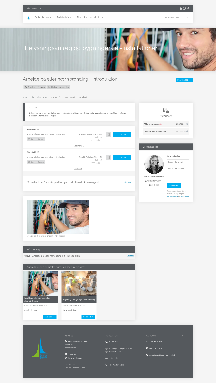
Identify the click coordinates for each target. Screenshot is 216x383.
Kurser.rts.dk (28, 97)
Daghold (41, 139)
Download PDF (183, 80)
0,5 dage (31, 139)
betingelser (185, 196)
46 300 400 (113, 341)
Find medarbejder (116, 365)
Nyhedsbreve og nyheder (89, 17)
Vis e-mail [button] (155, 185)
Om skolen (72, 354)
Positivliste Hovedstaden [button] (58, 87)
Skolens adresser (75, 358)
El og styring (42, 97)
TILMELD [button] (122, 134)
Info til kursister (155, 348)
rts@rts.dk (113, 358)
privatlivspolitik (172, 196)
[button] (108, 134)
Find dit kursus (42, 17)
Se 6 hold (49, 317)
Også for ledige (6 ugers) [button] (35, 87)
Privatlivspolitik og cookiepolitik (162, 355)
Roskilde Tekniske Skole (77, 341)
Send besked (173, 185)
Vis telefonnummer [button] (155, 181)
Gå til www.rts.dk (34, 8)
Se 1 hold (87, 317)
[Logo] (28, 17)
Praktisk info (63, 17)
